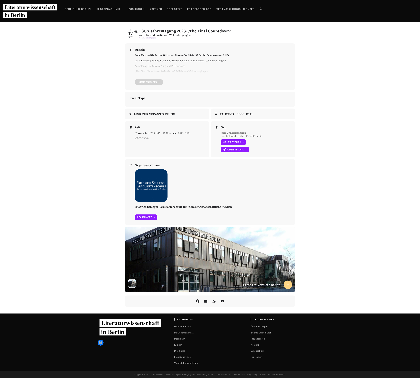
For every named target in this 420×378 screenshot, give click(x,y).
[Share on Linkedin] (206, 301)
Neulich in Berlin (182, 326)
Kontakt (255, 345)
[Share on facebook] (198, 301)
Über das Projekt (259, 326)
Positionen (179, 339)
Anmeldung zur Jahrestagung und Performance (160, 66)
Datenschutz (257, 351)
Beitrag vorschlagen (261, 333)
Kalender (227, 114)
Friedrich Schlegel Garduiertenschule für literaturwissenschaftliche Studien (183, 206)
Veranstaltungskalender (186, 363)
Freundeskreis (258, 339)
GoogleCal (245, 114)
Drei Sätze (179, 351)
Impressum (256, 357)
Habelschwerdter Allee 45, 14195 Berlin (241, 136)
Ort (223, 127)
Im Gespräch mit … (184, 333)
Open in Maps (235, 149)
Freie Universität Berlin (233, 132)
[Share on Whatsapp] (214, 301)
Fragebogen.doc (182, 357)
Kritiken (178, 345)
